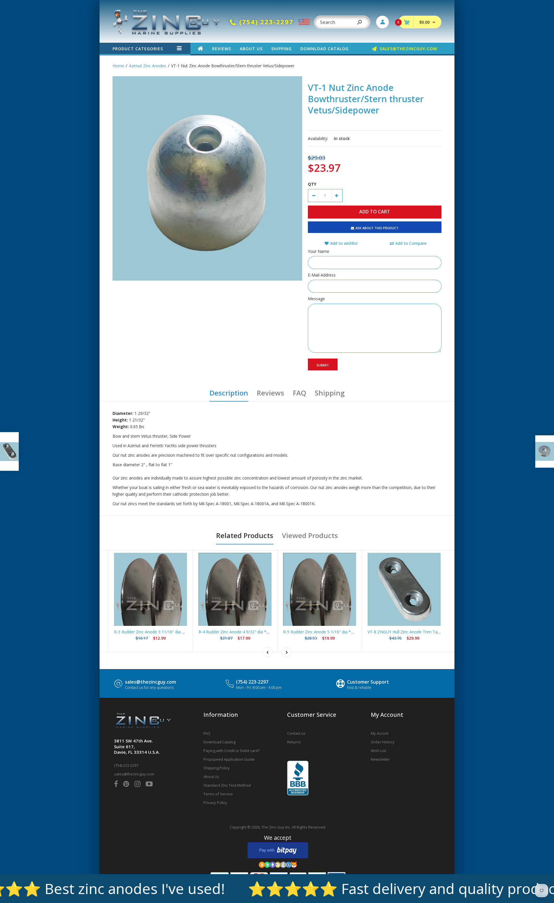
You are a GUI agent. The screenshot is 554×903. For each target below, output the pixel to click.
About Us (211, 776)
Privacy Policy (215, 802)
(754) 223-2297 (252, 682)
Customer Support (368, 682)
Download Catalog (219, 742)
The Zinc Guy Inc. (276, 827)
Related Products (244, 535)
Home (118, 65)
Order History (382, 742)
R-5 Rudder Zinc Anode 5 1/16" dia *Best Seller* (328, 632)
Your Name (318, 251)
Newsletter (380, 759)
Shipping (330, 393)
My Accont (379, 733)
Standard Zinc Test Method (227, 785)
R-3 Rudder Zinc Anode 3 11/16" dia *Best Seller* (160, 632)
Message (316, 298)
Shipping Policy (216, 767)
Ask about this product (376, 228)
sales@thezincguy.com (150, 682)
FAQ (299, 393)
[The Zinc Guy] (167, 33)
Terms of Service (218, 793)
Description (228, 393)
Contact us (296, 733)
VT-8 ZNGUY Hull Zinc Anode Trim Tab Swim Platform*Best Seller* (430, 632)
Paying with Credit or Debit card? (231, 750)
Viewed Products (310, 535)
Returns (294, 742)
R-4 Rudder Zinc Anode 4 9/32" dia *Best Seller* (244, 632)
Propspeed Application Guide (229, 759)
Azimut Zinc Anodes (147, 65)
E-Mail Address (322, 275)
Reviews (270, 393)
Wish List (378, 750)
